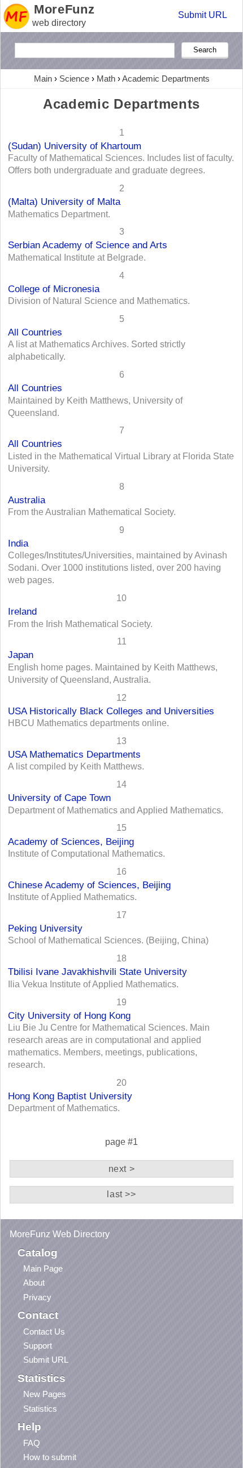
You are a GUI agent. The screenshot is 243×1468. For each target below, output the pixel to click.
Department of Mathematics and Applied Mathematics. (115, 810)
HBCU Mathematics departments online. (88, 723)
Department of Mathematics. (64, 1108)
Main (43, 78)
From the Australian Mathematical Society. (92, 512)
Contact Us (44, 1331)
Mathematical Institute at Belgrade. (77, 257)
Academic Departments (166, 78)
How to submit (49, 1457)
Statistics (40, 1408)
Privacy (37, 1297)
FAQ (31, 1443)
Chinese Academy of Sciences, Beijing (89, 884)
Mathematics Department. (59, 214)
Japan (20, 654)
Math (106, 78)
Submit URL (202, 15)
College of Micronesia (53, 288)
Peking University (45, 928)
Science (74, 78)
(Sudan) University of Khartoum (74, 145)
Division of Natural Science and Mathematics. (99, 301)
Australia (26, 499)
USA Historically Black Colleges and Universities (111, 711)
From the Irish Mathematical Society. (80, 624)
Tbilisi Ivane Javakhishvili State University (97, 971)
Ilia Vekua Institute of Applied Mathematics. (93, 984)
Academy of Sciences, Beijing (71, 841)
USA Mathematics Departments (74, 754)
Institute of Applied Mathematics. (72, 897)
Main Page (43, 1268)
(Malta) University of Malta (64, 201)
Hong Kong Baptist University (70, 1096)
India (18, 543)
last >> (121, 1194)
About (34, 1282)
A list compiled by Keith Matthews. (76, 766)
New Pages (44, 1394)
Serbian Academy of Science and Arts (87, 244)
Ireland (22, 611)
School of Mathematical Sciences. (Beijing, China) (108, 940)
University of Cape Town (59, 797)
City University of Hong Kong (69, 1015)
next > (122, 1169)
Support (37, 1345)
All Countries (35, 332)
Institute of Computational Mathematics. (86, 853)
